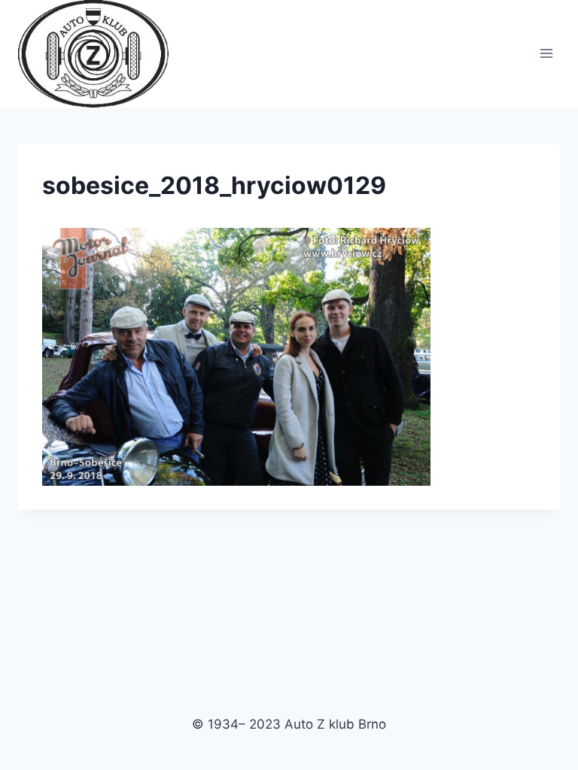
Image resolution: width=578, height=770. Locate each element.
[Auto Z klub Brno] (99, 54)
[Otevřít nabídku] (546, 53)
